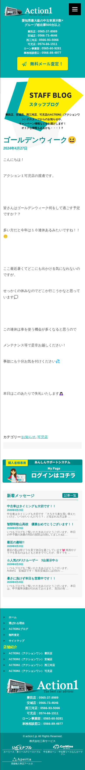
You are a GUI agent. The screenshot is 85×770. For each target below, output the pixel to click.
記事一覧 (70, 495)
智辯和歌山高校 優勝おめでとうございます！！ (40, 524)
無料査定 (14, 635)
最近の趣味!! (15, 542)
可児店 (42, 437)
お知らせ (29, 437)
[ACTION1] (28, 15)
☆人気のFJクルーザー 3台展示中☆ (34, 560)
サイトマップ (16, 640)
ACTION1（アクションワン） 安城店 (30, 659)
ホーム (13, 617)
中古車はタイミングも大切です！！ (31, 506)
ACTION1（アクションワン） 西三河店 (32, 665)
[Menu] (75, 9)
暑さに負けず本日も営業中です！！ (31, 578)
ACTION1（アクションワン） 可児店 (30, 671)
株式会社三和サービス (42, 741)
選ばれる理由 (16, 623)
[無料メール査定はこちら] (42, 69)
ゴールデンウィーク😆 (39, 140)
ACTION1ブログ (18, 629)
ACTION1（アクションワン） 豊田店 (30, 653)
